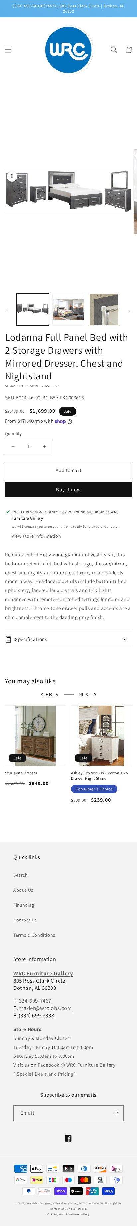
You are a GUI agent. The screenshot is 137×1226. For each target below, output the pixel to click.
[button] (8, 49)
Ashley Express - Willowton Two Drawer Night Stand (99, 775)
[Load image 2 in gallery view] (68, 310)
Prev (52, 694)
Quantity (13, 433)
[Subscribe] (116, 1113)
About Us (23, 890)
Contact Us (25, 920)
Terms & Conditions (34, 935)
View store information (36, 536)
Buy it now (68, 489)
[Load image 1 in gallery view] (32, 310)
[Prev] (7, 311)
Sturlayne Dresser (21, 772)
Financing (23, 905)
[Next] (129, 311)
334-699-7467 (35, 1000)
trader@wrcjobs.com (45, 1008)
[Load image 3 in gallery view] (104, 310)
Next (85, 694)
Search (20, 875)
